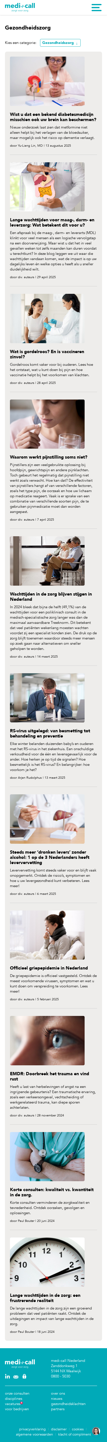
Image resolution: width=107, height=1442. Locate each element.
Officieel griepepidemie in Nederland (49, 968)
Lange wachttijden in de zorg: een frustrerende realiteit (45, 1298)
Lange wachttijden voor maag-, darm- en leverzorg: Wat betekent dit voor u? (52, 222)
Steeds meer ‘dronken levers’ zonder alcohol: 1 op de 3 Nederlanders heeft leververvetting (49, 857)
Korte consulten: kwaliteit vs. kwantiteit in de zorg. (52, 1192)
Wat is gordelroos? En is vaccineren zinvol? (47, 354)
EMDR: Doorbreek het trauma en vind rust (49, 1076)
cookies (78, 1429)
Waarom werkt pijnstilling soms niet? (48, 457)
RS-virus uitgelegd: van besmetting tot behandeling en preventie (50, 733)
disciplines (13, 1398)
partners (57, 1409)
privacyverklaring (32, 1429)
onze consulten (17, 1393)
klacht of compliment (74, 1434)
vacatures (12, 1403)
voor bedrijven (17, 1409)
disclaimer (59, 1429)
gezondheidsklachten (68, 1403)
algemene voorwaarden (34, 1434)
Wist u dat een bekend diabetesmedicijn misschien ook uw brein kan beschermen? (53, 117)
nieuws (56, 1398)
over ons (58, 1393)
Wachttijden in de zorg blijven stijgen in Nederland (51, 597)
